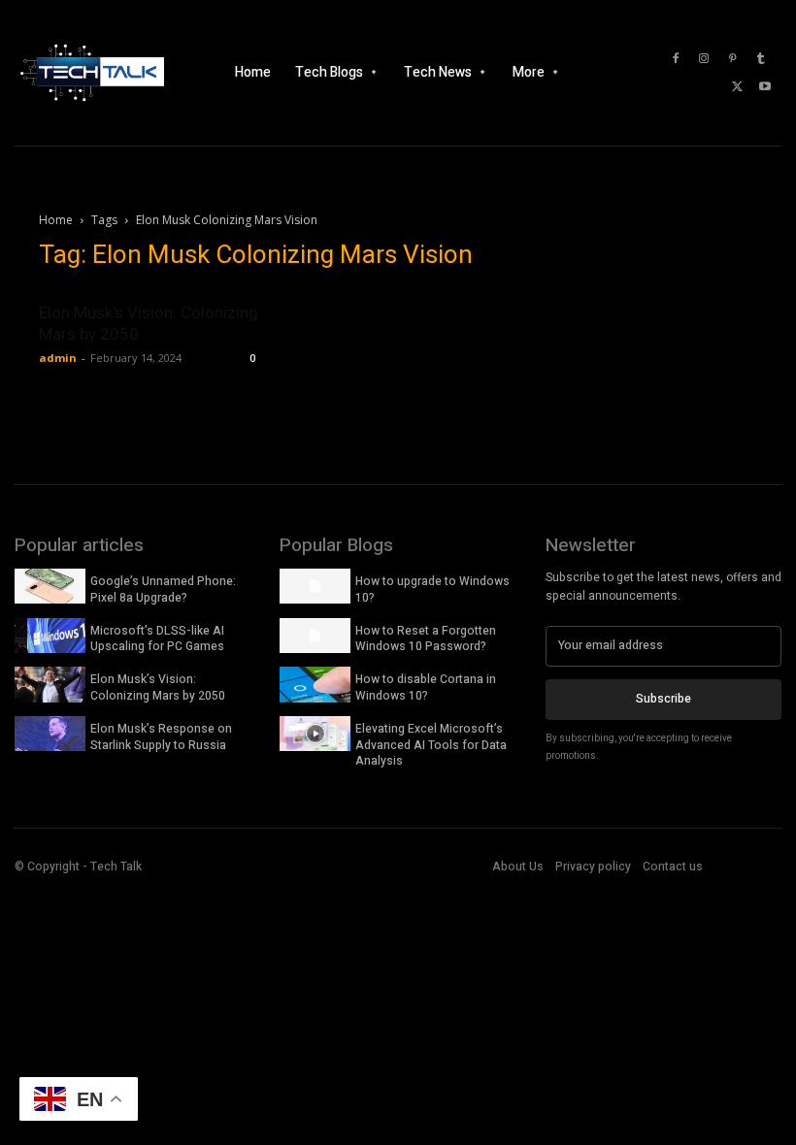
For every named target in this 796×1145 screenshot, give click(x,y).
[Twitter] (736, 87)
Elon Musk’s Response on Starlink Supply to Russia (161, 737)
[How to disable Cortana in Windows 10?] (315, 684)
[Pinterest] (732, 59)
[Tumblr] (760, 59)
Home (56, 220)
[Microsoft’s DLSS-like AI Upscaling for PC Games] (50, 635)
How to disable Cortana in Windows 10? (425, 687)
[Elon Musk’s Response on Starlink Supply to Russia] (50, 733)
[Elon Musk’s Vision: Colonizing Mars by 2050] (50, 684)
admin (58, 357)
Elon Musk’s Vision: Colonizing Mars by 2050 (157, 687)
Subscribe (663, 698)
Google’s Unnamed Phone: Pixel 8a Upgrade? (163, 589)
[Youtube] (765, 87)
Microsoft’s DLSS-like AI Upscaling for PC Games (157, 639)
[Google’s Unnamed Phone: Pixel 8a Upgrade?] (50, 586)
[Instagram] (703, 59)
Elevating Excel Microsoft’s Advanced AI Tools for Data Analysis (431, 745)
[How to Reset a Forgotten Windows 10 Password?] (315, 635)
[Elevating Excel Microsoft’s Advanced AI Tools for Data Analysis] (315, 733)
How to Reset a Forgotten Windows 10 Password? (425, 639)
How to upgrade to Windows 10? (432, 589)
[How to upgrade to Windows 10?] (315, 586)
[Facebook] (675, 59)
